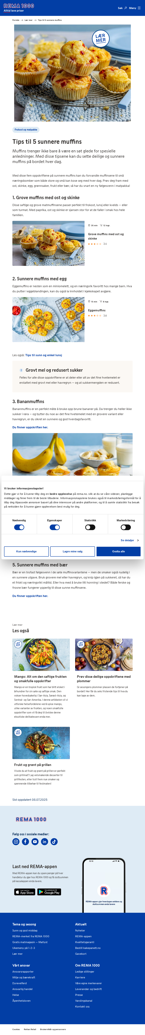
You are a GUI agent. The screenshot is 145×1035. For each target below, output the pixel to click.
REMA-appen (83, 936)
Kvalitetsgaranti (84, 942)
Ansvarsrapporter (23, 971)
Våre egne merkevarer (88, 983)
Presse (79, 995)
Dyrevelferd (19, 983)
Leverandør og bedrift (88, 989)
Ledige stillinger (84, 971)
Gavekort (80, 953)
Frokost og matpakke (26, 129)
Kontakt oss (82, 1006)
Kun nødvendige (26, 551)
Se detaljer (127, 540)
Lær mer (17, 953)
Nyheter (80, 930)
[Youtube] (35, 841)
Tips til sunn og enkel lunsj (43, 355)
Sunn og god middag (24, 930)
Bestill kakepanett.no (88, 948)
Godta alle (118, 551)
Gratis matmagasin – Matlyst (30, 942)
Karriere (80, 977)
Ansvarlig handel (22, 989)
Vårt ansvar (21, 965)
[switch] (55, 527)
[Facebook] (25, 841)
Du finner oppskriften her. (30, 427)
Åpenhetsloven (21, 1000)
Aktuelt (81, 924)
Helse (15, 995)
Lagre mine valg (72, 551)
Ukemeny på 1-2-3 (23, 948)
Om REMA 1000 (87, 965)
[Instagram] (15, 841)
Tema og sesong (24, 924)
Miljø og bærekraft (23, 977)
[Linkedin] (44, 841)
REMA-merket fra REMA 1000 (30, 936)
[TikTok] (54, 841)
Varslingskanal (83, 1000)
